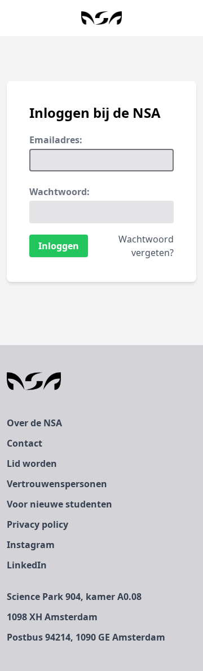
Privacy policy (37, 524)
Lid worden (32, 463)
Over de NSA (34, 423)
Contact (24, 443)
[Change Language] (9, 18)
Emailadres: (55, 140)
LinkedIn (27, 565)
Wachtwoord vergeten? (146, 246)
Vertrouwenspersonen (57, 484)
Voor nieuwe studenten (59, 504)
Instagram (31, 544)
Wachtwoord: (59, 192)
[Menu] (194, 18)
